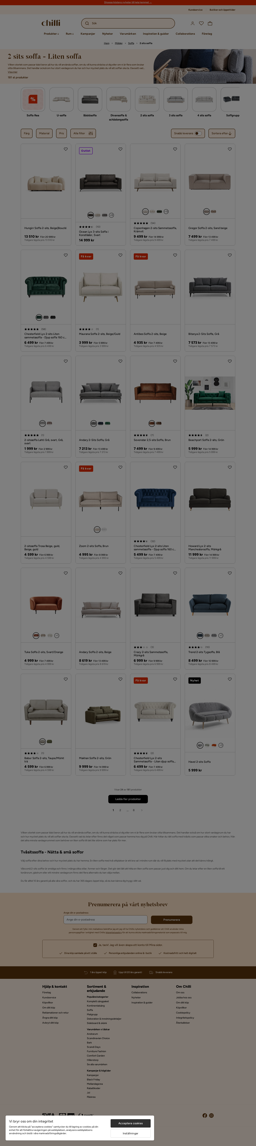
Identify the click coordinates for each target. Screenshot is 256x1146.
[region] (80, 1128)
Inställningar (130, 1133)
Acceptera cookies (130, 1123)
